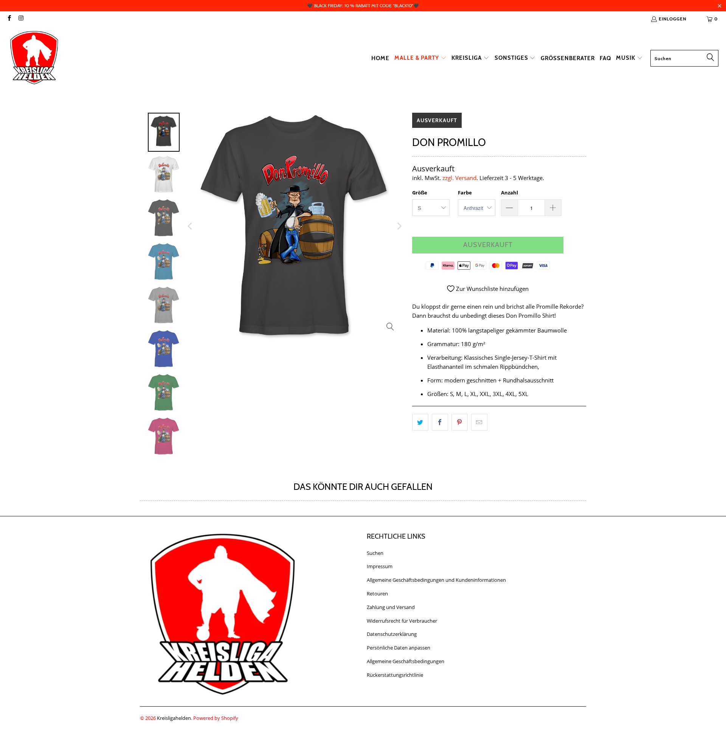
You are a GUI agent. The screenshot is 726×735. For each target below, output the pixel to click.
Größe (419, 192)
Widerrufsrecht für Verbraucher (402, 620)
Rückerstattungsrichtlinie (395, 674)
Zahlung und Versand (391, 607)
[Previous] (191, 226)
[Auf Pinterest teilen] (459, 422)
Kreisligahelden (174, 718)
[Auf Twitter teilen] (420, 422)
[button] (420, 58)
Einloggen (672, 19)
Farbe (465, 192)
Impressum (379, 566)
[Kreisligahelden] (34, 58)
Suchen (375, 553)
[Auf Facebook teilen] (440, 422)
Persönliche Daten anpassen (398, 647)
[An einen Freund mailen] (479, 422)
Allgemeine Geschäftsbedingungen (405, 661)
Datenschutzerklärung (392, 634)
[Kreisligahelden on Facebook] (9, 19)
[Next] (399, 226)
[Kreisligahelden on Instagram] (20, 19)
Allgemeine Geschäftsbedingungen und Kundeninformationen (436, 580)
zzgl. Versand (459, 178)
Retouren (377, 593)
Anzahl (509, 192)
